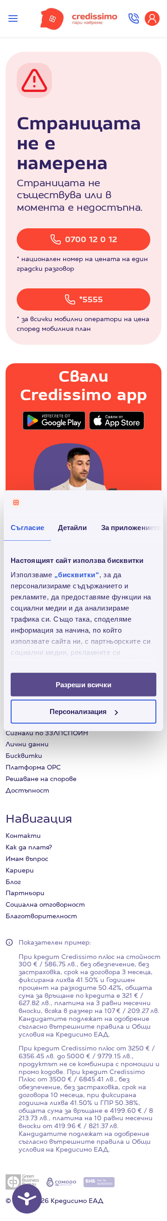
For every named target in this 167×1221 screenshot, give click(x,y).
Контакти (23, 835)
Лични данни (27, 744)
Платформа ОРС (33, 767)
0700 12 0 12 (91, 239)
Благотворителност (41, 916)
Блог (13, 882)
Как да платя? (29, 847)
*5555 (91, 299)
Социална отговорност (45, 904)
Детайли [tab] (72, 527)
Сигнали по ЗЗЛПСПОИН (47, 733)
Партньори (25, 893)
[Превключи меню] (13, 18)
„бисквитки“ (77, 575)
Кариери (20, 870)
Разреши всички (83, 684)
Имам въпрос (27, 859)
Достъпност (27, 790)
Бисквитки (24, 755)
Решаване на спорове (41, 779)
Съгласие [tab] (27, 527)
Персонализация (78, 711)
